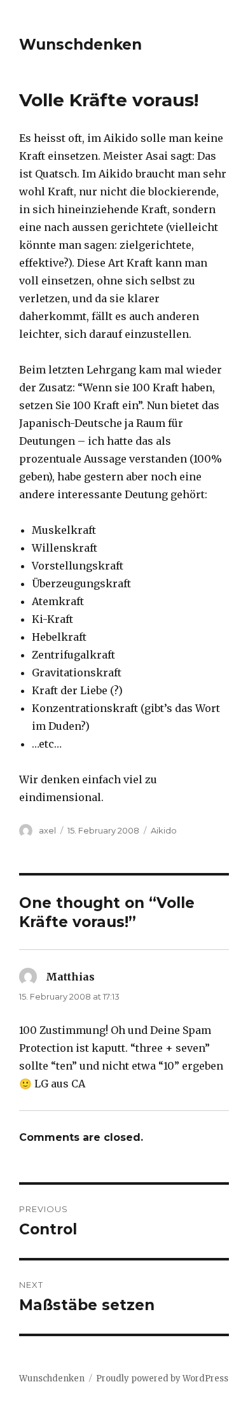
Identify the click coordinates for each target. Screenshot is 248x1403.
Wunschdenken (80, 44)
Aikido (164, 830)
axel (47, 830)
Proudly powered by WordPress (162, 1378)
